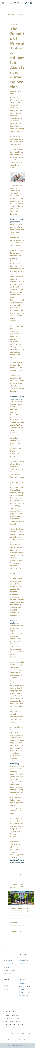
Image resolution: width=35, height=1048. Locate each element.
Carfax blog (7, 997)
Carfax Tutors (22, 963)
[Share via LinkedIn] (20, 874)
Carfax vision (22, 983)
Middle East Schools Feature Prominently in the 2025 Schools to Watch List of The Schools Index (20, 910)
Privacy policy (12, 1039)
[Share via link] (25, 874)
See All (22, 885)
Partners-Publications (24, 992)
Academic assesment (10, 970)
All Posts (11, 14)
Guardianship (7, 973)
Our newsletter (8, 999)
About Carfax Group (24, 986)
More (20, 14)
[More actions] (24, 24)
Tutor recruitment (23, 995)
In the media (7, 994)
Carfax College (8, 960)
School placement (9, 963)
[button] (31, 3)
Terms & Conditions (24, 1039)
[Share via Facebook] (11, 874)
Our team (21, 989)
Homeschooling (23, 960)
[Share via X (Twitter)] (16, 874)
